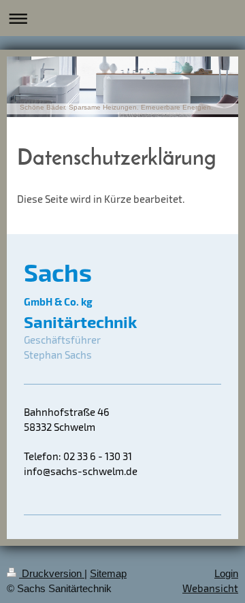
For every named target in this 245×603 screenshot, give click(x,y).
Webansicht (210, 588)
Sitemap (108, 573)
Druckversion (51, 573)
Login (226, 573)
